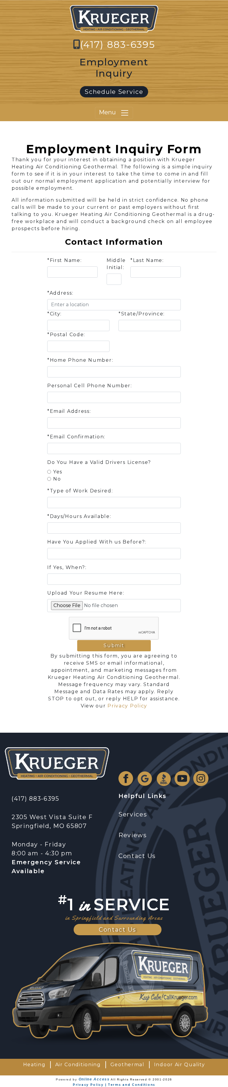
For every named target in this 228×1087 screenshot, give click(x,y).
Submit (114, 645)
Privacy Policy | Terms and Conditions (114, 1085)
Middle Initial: (116, 263)
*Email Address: (69, 411)
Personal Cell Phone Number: (89, 385)
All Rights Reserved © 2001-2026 (141, 1079)
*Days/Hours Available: (79, 516)
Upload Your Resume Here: (85, 593)
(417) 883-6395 (117, 44)
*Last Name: (147, 260)
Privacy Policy (127, 706)
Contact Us (117, 929)
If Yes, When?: (67, 567)
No (57, 479)
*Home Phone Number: (80, 360)
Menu (109, 112)
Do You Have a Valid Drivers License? (99, 462)
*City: (54, 314)
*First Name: (64, 260)
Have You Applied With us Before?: (96, 542)
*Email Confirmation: (76, 437)
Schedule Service (114, 91)
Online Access (94, 1079)
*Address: (60, 293)
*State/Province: (141, 314)
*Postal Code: (66, 334)
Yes (57, 472)
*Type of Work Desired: (80, 491)
